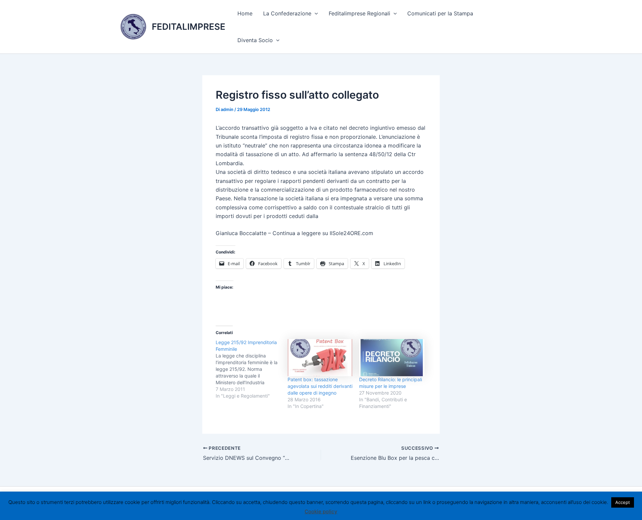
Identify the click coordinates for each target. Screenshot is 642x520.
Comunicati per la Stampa (440, 13)
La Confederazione (287, 13)
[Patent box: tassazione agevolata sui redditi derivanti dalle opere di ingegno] (320, 357)
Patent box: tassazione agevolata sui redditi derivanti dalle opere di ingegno (320, 386)
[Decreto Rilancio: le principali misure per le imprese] (391, 357)
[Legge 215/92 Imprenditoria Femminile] (252, 369)
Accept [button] (622, 502)
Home (244, 13)
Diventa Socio (255, 40)
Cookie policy (321, 511)
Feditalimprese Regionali (359, 13)
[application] (314, 13)
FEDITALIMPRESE (188, 26)
